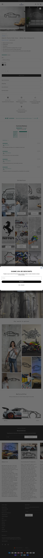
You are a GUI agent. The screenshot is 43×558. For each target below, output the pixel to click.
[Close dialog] (41, 268)
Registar (21, 281)
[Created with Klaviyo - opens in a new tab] (21, 291)
